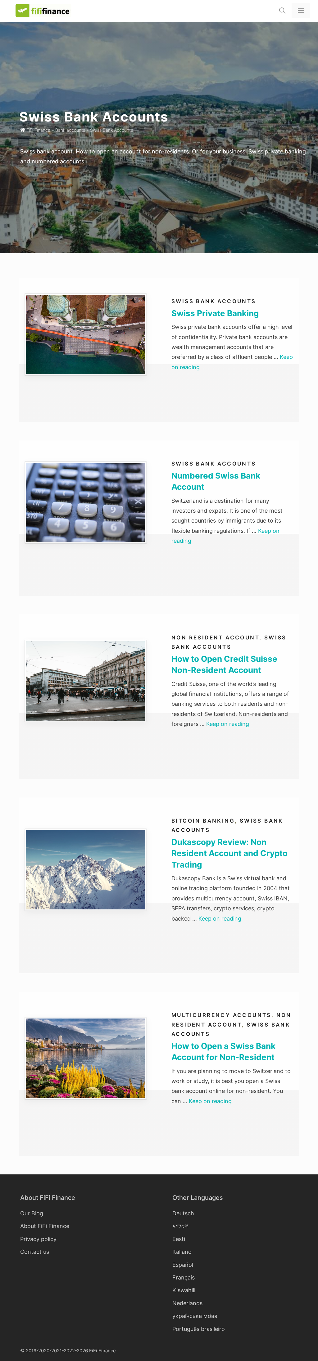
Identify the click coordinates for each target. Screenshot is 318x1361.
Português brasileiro (198, 1329)
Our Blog (31, 1213)
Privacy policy (38, 1239)
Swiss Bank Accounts (213, 301)
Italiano (182, 1251)
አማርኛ (180, 1226)
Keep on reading (227, 724)
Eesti (178, 1239)
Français (183, 1277)
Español (182, 1265)
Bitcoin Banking (203, 821)
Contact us (34, 1251)
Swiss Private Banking (215, 313)
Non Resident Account (215, 637)
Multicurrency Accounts (221, 1015)
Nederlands (187, 1303)
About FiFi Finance (44, 1226)
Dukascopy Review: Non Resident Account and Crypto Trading (229, 853)
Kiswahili (183, 1290)
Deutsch (183, 1213)
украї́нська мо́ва (194, 1316)
